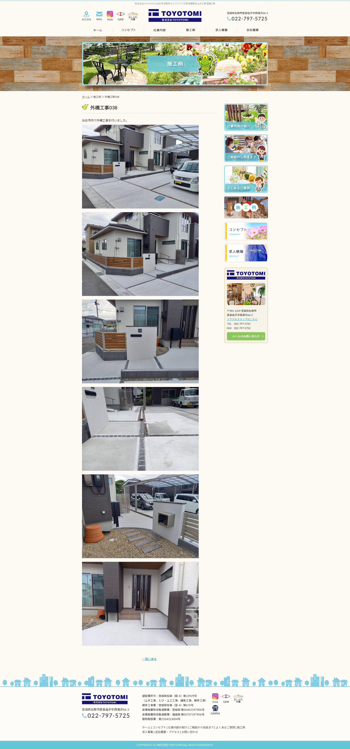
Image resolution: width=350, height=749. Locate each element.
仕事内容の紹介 (177, 727)
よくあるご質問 (225, 727)
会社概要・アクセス (167, 732)
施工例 (241, 727)
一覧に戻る (149, 659)
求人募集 (147, 732)
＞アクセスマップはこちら (242, 319)
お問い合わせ (190, 732)
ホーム (86, 96)
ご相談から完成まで (201, 727)
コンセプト (159, 727)
